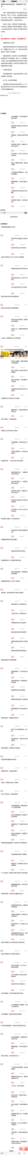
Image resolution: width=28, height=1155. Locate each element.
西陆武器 (14, 1)
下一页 (18, 93)
